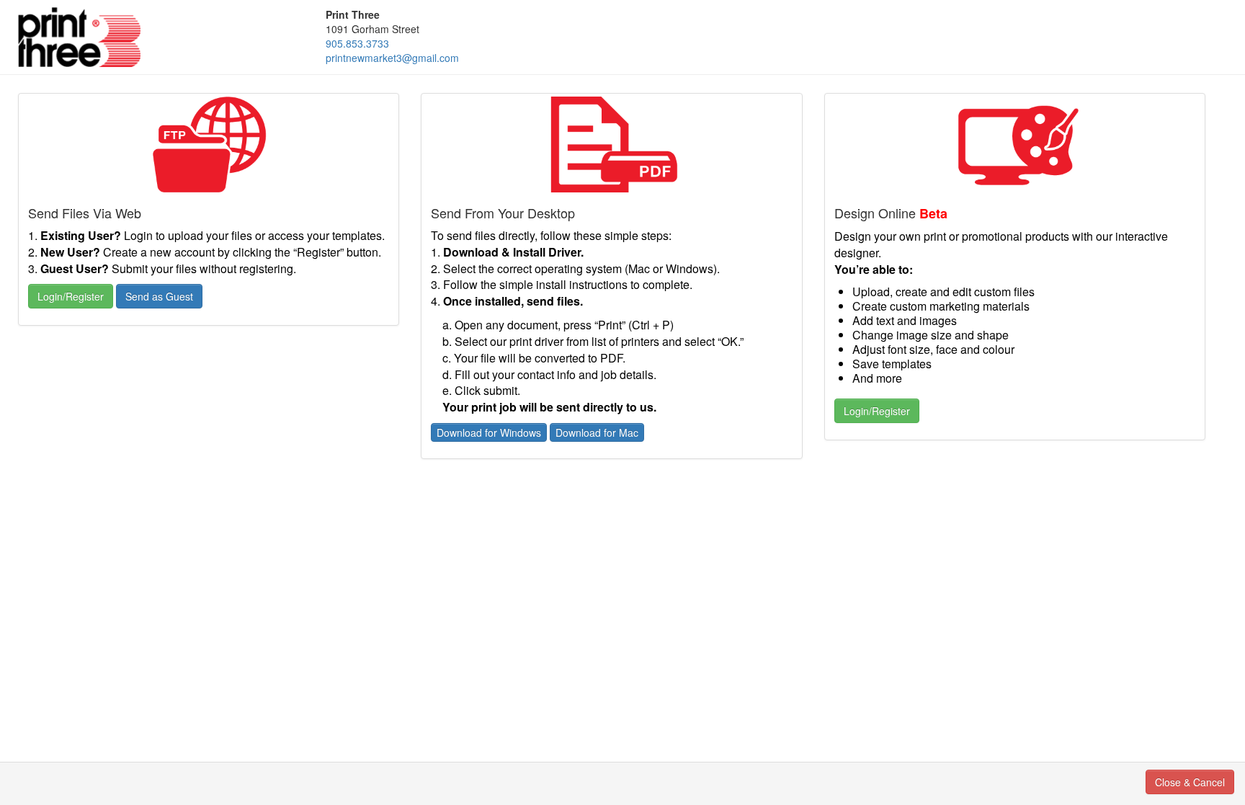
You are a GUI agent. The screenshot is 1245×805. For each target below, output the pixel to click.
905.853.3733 (357, 43)
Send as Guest (159, 296)
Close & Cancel (1190, 782)
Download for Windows (489, 432)
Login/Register (70, 296)
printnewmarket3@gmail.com (392, 57)
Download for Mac (596, 432)
